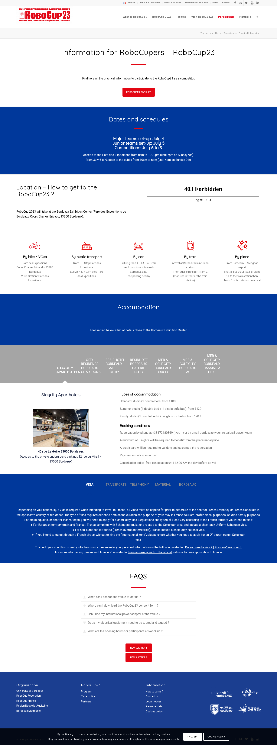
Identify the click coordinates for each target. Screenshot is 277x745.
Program (86, 691)
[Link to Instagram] (240, 3)
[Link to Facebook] (235, 3)
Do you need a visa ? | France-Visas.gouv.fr (213, 547)
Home (218, 33)
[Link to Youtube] (252, 3)
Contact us (152, 696)
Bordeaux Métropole (28, 710)
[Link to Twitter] (246, 3)
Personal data (154, 706)
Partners (86, 701)
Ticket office (88, 696)
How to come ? (154, 691)
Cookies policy (154, 711)
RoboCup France (172, 3)
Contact (226, 3)
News (215, 3)
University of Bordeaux (196, 3)
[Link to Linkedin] (258, 3)
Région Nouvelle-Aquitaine (32, 705)
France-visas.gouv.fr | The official (150, 552)
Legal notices (153, 701)
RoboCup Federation (149, 3)
